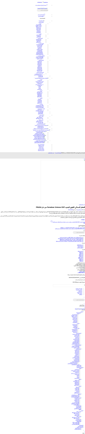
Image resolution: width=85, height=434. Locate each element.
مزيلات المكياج (40, 113)
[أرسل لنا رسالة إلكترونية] (83, 272)
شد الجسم (39, 47)
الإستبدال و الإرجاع (79, 288)
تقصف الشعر (36, 142)
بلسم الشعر (39, 62)
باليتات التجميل (40, 111)
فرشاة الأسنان (38, 40)
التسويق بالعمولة (41, 150)
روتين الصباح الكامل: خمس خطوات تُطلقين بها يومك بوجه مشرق (71, 237)
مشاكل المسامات (36, 135)
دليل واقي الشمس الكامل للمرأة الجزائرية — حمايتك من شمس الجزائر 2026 (69, 241)
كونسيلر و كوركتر (39, 82)
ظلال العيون (39, 101)
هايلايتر (39, 86)
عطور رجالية (41, 119)
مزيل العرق (40, 48)
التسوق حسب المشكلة (37, 129)
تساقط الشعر (36, 141)
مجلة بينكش (80, 293)
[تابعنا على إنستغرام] (81, 272)
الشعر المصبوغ (39, 69)
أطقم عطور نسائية (76, 422)
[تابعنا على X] (84, 272)
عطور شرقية (77, 415)
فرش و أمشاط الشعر (75, 364)
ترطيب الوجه (38, 29)
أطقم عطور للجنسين (75, 424)
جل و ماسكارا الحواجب (40, 106)
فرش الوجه (40, 109)
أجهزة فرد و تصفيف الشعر (72, 363)
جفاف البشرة (36, 134)
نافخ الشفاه (40, 95)
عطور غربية (77, 414)
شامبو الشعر (39, 61)
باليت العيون (77, 390)
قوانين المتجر (41, 148)
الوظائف (80, 294)
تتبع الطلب (80, 290)
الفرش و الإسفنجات (41, 108)
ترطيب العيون (38, 34)
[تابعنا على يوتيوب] (79, 272)
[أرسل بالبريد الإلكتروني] (81, 219)
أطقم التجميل (40, 112)
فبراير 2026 (81, 255)
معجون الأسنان (38, 39)
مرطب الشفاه (39, 96)
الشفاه (41, 90)
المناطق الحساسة (39, 52)
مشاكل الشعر (38, 140)
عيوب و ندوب (36, 137)
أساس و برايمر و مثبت (40, 81)
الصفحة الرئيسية (41, 144)
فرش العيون (77, 401)
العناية (40, 20)
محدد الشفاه (39, 94)
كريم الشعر (40, 65)
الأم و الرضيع (40, 76)
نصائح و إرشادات (80, 247)
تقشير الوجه (38, 28)
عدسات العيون (39, 102)
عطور (40, 115)
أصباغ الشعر (77, 358)
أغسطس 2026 (80, 251)
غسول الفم (39, 41)
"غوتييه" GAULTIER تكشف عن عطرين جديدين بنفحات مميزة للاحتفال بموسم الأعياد (70, 228)
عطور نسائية (41, 116)
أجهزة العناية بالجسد (39, 54)
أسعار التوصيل (79, 292)
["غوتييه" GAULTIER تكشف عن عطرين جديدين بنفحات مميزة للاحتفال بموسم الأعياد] (42, 227)
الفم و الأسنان (40, 38)
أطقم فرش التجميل (75, 402)
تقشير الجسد (39, 45)
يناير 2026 (81, 256)
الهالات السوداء (36, 136)
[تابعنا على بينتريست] (82, 272)
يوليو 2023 (81, 259)
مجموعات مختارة (38, 125)
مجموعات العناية (41, 126)
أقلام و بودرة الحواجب (39, 105)
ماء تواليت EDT (39, 117)
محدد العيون (39, 100)
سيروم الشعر (39, 67)
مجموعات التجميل (40, 127)
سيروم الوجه (38, 27)
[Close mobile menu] (84, 307)
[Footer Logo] (82, 271)
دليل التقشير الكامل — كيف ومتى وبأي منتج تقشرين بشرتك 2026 (71, 239)
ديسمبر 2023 (80, 258)
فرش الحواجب (76, 399)
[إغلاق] (84, 229)
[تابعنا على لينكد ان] (80, 272)
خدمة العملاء (41, 146)
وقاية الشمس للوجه (39, 56)
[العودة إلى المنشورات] (84, 223)
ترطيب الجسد (39, 46)
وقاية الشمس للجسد (39, 57)
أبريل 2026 (81, 254)
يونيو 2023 (81, 260)
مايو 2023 (81, 261)
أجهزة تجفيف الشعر (73, 362)
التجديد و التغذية (39, 25)
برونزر (39, 87)
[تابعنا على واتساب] (78, 272)
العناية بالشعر (41, 60)
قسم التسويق (79, 209)
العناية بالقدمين (39, 51)
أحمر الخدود (39, 85)
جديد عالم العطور (51, 152)
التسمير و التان (39, 58)
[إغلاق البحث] (84, 304)
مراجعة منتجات (80, 245)
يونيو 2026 (81, 252)
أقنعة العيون (38, 36)
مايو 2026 (81, 253)
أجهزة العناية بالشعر (40, 72)
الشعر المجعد (39, 70)
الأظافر (80, 409)
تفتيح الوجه (39, 31)
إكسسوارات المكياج (77, 408)
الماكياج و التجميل (38, 78)
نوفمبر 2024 (81, 257)
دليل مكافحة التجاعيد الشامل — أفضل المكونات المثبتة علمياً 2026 (71, 240)
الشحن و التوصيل (79, 289)
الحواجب (41, 104)
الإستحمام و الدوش (39, 44)
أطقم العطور (79, 421)
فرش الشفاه (77, 400)
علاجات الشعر (39, 68)
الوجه (40, 23)
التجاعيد (37, 132)
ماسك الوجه (38, 32)
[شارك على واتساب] (82, 219)
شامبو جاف (39, 63)
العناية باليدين (39, 50)
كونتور (39, 88)
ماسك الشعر (39, 64)
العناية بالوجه (41, 22)
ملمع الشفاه (39, 93)
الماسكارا (39, 99)
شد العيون (38, 35)
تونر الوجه (38, 30)
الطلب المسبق (80, 426)
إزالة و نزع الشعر (40, 49)
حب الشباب (37, 133)
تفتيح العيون (75, 325)
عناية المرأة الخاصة (39, 53)
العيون (40, 33)
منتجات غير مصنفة (37, 128)
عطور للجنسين (40, 122)
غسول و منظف (38, 26)
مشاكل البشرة (38, 131)
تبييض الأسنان (38, 42)
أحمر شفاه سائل (39, 92)
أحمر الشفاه (39, 91)
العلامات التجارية (41, 149)
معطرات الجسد (78, 420)
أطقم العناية (40, 75)
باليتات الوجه (39, 89)
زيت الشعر (39, 66)
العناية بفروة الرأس (75, 357)
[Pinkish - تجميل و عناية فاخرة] (42, 8)
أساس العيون (76, 391)
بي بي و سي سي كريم (39, 84)
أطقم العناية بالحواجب (40, 107)
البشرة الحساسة (36, 139)
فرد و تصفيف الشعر (37, 74)
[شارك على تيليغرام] (83, 219)
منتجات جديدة (80, 246)
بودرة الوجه (40, 83)
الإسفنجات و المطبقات (40, 110)
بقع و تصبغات (36, 138)
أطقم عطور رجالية (76, 423)
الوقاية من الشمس (41, 55)
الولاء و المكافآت (41, 145)
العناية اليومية (38, 24)
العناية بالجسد (41, 43)
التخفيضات (39, 123)
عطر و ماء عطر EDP (39, 118)
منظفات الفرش (76, 404)
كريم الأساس (39, 80)
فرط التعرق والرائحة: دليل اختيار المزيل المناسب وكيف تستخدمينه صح (70, 238)
